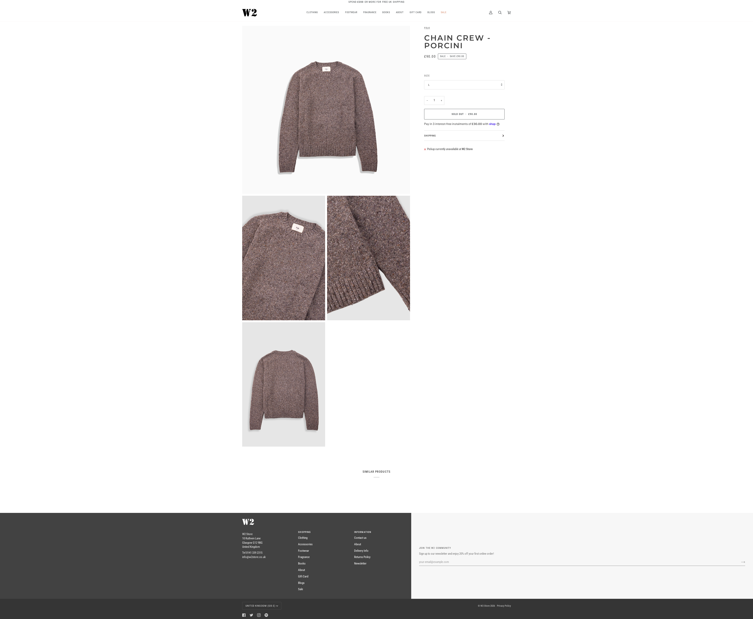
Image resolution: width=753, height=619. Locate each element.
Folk (427, 28)
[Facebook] (244, 615)
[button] (267, 531)
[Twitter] (251, 615)
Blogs (301, 583)
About (301, 570)
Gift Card (303, 576)
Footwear (303, 551)
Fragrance (304, 557)
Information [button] (362, 532)
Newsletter (360, 563)
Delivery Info (361, 551)
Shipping (430, 135)
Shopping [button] (304, 532)
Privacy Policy (504, 605)
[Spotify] (266, 615)
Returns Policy (362, 557)
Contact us (360, 538)
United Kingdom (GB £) (260, 605)
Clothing (302, 538)
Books (302, 563)
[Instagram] (259, 615)
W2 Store (485, 605)
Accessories (305, 544)
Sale (300, 589)
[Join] (740, 562)
